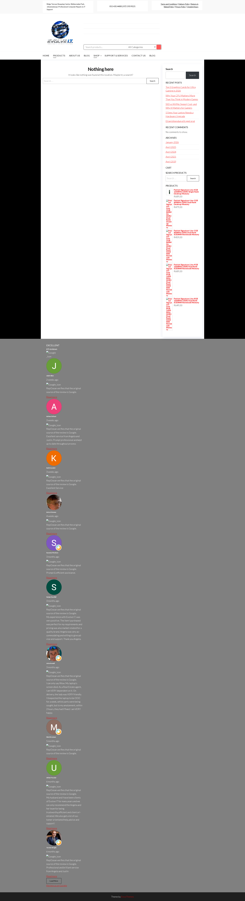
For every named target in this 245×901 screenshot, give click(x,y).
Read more (51, 397)
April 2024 (171, 151)
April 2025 (171, 147)
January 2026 (172, 142)
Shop (97, 56)
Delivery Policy (184, 4)
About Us (74, 55)
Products (59, 56)
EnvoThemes (127, 896)
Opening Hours (192, 7)
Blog (87, 55)
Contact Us (139, 55)
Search (169, 69)
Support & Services (116, 55)
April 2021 (171, 156)
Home (46, 55)
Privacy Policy (180, 7)
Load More (54, 881)
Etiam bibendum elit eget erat (180, 121)
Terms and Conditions (169, 4)
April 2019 (171, 161)
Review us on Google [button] (56, 885)
